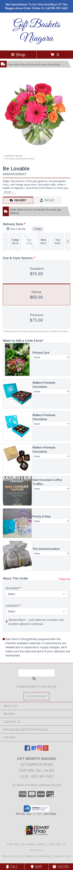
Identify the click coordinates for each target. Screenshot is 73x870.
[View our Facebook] (27, 750)
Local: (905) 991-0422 (36, 776)
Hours (62, 866)
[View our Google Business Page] (33, 750)
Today (37, 228)
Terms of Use (62, 856)
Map (37, 866)
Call (13, 866)
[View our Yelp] (45, 750)
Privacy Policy (12, 856)
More (7, 192)
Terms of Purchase (37, 856)
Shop (20, 54)
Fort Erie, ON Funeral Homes (26, 844)
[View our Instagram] (39, 750)
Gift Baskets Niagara (36, 31)
